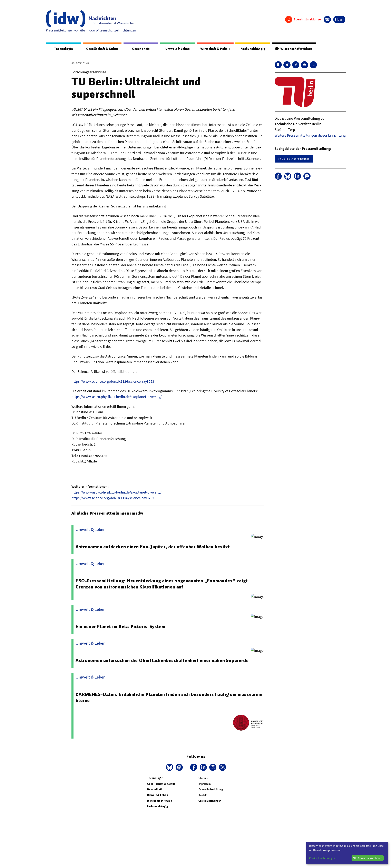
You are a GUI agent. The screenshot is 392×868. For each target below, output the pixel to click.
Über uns (203, 778)
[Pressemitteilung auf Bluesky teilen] (287, 176)
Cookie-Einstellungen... (323, 858)
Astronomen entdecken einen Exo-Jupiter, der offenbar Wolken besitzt (153, 546)
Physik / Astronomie (294, 158)
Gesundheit (140, 48)
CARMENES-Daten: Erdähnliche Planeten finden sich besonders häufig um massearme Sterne (169, 697)
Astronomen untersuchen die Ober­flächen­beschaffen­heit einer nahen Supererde (162, 660)
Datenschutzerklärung (210, 789)
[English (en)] (327, 19)
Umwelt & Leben (177, 48)
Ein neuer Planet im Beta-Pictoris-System (120, 626)
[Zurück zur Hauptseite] (339, 19)
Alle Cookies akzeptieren (367, 858)
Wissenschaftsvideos (296, 48)
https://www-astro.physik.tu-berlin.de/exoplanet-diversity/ (116, 396)
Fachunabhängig (253, 48)
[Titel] (278, 64)
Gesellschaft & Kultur (102, 48)
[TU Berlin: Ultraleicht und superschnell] (287, 64)
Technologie (63, 48)
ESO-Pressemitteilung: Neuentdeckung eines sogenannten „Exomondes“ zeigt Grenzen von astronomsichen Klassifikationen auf (162, 583)
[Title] (295, 64)
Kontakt (202, 795)
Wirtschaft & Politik (215, 48)
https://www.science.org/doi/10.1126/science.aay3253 (112, 381)
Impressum (204, 784)
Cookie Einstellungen (209, 800)
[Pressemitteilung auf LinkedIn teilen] (297, 176)
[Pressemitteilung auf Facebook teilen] (278, 176)
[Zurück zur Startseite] (91, 21)
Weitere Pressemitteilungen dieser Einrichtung (310, 135)
